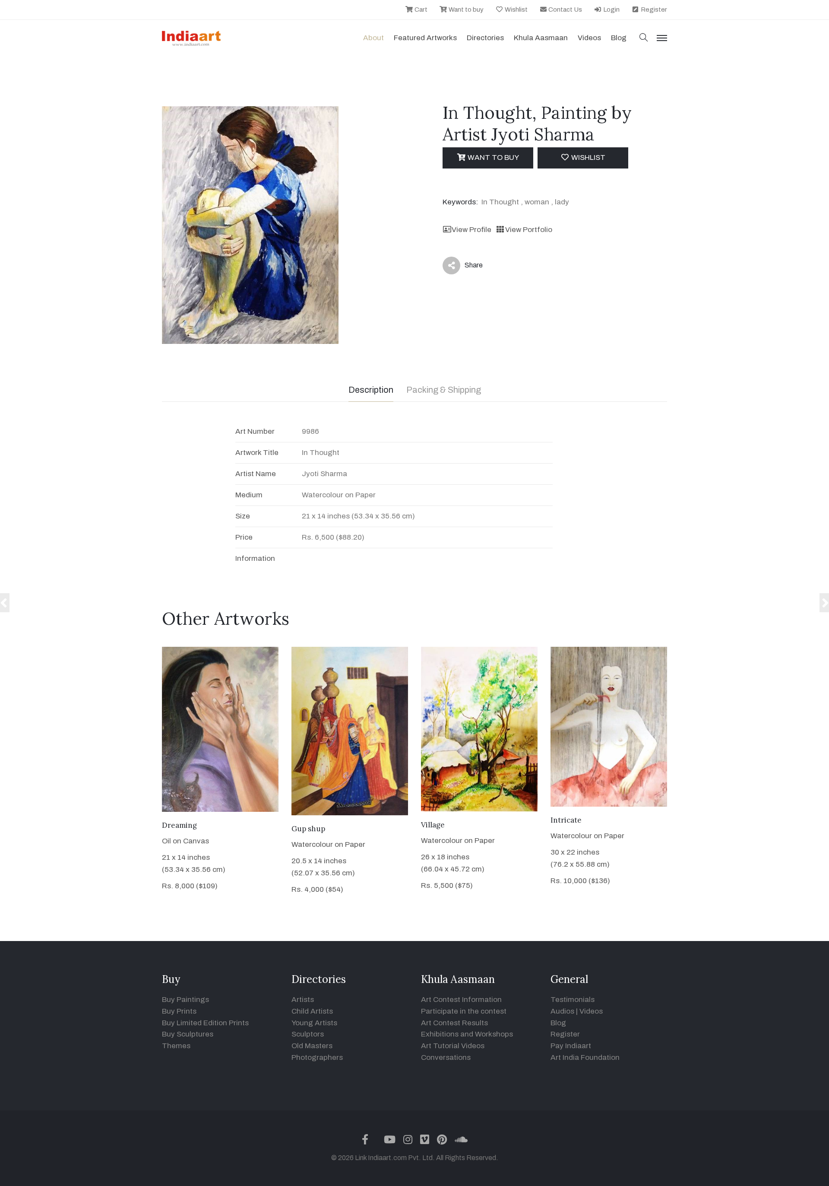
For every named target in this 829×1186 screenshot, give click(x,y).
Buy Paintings (185, 999)
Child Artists (312, 1011)
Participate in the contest (463, 1011)
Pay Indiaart (571, 1046)
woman (537, 202)
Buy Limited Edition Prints (205, 1023)
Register (653, 9)
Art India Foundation (585, 1057)
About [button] (373, 38)
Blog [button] (618, 38)
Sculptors (307, 1034)
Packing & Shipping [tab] (443, 389)
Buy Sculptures (187, 1034)
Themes (176, 1046)
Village (433, 825)
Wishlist (515, 9)
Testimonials (573, 999)
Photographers (317, 1057)
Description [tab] (370, 389)
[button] (643, 38)
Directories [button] (485, 38)
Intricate (566, 820)
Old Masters (311, 1046)
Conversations (446, 1057)
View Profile (471, 230)
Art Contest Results (454, 1023)
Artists (302, 999)
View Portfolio (528, 230)
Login (611, 9)
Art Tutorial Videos (452, 1046)
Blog (558, 1023)
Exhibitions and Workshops (467, 1034)
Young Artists (314, 1023)
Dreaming (179, 825)
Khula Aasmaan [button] (541, 38)
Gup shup (308, 828)
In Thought (500, 202)
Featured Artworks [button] (425, 38)
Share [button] (467, 267)
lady (562, 202)
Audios (562, 1011)
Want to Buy (492, 157)
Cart (420, 9)
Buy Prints (179, 1011)
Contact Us (564, 9)
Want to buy (465, 9)
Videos (589, 38)
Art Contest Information (461, 999)
